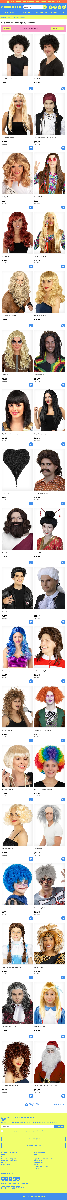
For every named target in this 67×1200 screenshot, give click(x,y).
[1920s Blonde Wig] (17, 766)
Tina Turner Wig (7, 730)
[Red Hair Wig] (17, 233)
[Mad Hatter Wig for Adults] (50, 707)
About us (37, 1168)
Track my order (34, 1145)
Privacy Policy (38, 1160)
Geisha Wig (37, 552)
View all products (60, 1104)
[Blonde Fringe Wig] (50, 292)
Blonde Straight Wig (8, 138)
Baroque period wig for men (43, 612)
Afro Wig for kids (7, 78)
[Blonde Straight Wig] (17, 114)
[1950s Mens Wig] (17, 588)
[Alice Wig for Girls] (50, 1003)
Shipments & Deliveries (9, 1160)
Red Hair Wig (6, 256)
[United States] (3, 1179)
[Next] (40, 1104)
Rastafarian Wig (39, 375)
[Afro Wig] (50, 55)
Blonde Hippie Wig (40, 256)
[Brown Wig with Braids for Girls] (17, 944)
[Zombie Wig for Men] (50, 884)
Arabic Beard (6, 493)
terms (34, 1131)
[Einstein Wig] (50, 825)
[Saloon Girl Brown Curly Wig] (17, 1062)
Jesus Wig (5, 552)
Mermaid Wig (6, 671)
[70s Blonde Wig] (17, 173)
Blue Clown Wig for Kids (9, 908)
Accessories (41, 12)
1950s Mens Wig (7, 612)
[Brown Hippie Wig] (50, 173)
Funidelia (3, 17)
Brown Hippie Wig (39, 197)
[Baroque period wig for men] (50, 588)
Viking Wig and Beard (9, 315)
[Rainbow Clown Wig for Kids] (50, 766)
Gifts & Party (56, 12)
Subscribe (59, 1126)
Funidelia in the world (41, 1157)
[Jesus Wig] (17, 529)
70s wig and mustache (41, 493)
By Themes (9, 12)
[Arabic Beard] (17, 470)
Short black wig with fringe (10, 434)
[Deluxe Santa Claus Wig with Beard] (50, 1062)
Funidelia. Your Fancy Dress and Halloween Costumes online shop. (11, 7)
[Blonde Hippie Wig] (50, 233)
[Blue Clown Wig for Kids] (17, 884)
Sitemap (36, 1164)
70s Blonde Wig (6, 197)
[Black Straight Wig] (50, 410)
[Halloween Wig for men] (17, 1003)
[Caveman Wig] (50, 944)
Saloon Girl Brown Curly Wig (10, 1085)
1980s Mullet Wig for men (42, 671)
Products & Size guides (9, 1159)
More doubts (5, 1164)
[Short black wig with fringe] (17, 410)
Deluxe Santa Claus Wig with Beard (45, 1085)
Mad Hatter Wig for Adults (42, 730)
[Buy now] (31, 88)
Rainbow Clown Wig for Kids (43, 789)
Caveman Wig (38, 967)
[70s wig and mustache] (50, 470)
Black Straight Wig (40, 434)
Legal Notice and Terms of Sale (44, 1159)
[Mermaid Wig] (17, 647)
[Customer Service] (55, 7)
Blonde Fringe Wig (40, 315)
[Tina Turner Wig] (17, 707)
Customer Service (34, 1139)
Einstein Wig (38, 848)
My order (4, 1157)
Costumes (25, 12)
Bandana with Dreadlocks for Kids (45, 138)
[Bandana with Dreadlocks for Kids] (50, 114)
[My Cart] (64, 7)
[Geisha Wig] (50, 529)
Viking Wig (5, 375)
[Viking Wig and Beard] (17, 292)
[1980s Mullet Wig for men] (50, 647)
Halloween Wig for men (9, 1026)
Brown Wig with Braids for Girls (11, 967)
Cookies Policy (38, 1162)
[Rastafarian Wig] (50, 351)
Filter (8, 28)
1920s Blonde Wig (7, 789)
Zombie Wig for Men (40, 908)
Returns (4, 1162)
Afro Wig (37, 78)
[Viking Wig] (17, 351)
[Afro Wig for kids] (17, 55)
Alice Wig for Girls (39, 1026)
